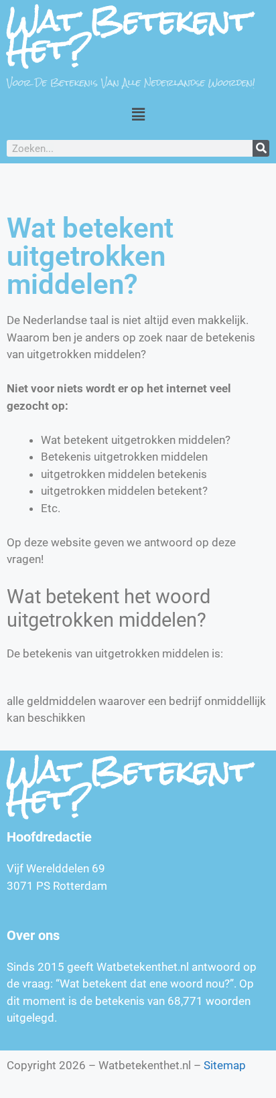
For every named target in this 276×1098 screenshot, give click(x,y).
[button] (138, 114)
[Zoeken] (261, 148)
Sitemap (225, 1065)
